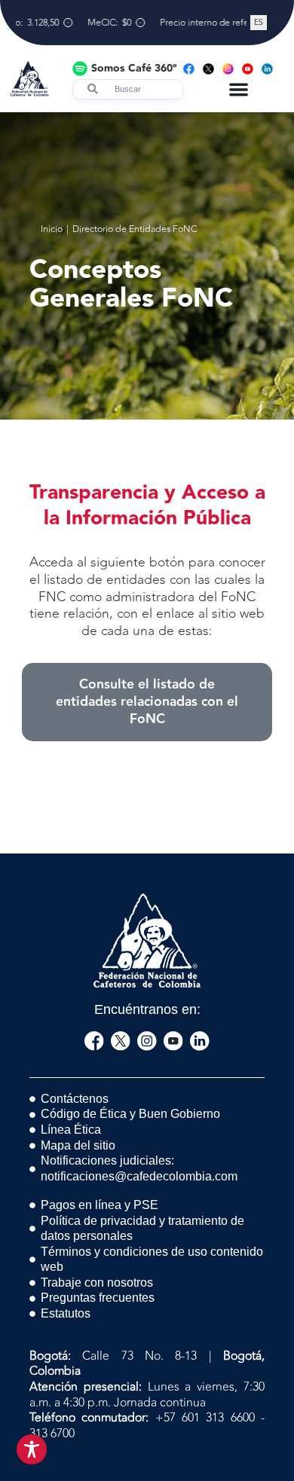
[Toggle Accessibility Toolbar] (31, 1449)
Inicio (52, 229)
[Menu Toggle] (238, 89)
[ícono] (94, 1041)
